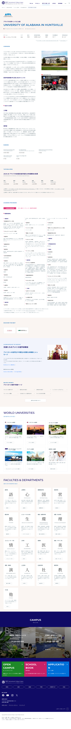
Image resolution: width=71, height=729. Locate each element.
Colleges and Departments (30, 310)
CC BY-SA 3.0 (65, 70)
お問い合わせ (4, 705)
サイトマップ (22, 705)
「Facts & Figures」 (63, 40)
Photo (58, 70)
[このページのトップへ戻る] (67, 709)
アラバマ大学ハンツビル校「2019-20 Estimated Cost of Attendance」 (21, 188)
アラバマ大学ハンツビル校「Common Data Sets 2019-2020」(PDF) (47, 40)
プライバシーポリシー (13, 705)
